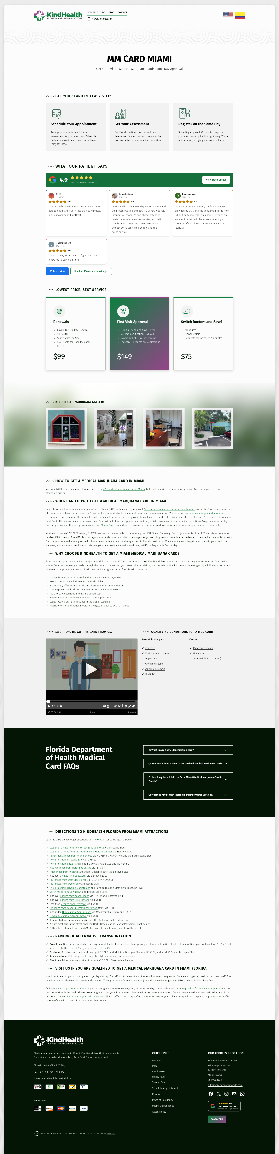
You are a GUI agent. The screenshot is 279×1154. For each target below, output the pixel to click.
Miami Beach (108, 525)
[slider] (48, 701)
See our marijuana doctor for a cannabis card (169, 509)
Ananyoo (110, 1133)
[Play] (91, 669)
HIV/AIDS (150, 674)
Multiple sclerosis (155, 669)
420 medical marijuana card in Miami (124, 489)
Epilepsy (150, 648)
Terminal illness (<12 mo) (207, 658)
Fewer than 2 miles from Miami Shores (71, 855)
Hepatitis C (151, 658)
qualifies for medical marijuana (202, 988)
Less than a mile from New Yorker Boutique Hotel (77, 847)
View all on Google (216, 179)
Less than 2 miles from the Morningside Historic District (81, 851)
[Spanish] (240, 15)
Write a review (57, 271)
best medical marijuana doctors (202, 513)
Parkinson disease (203, 648)
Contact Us (217, 1119)
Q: (185, 763)
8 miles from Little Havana (74, 899)
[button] (49, 706)
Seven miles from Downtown (65, 891)
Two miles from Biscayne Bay (66, 859)
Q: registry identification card (171, 750)
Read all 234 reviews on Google (91, 271)
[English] (228, 15)
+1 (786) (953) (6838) (101, 19)
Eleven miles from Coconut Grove (68, 916)
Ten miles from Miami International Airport (74, 907)
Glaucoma (198, 653)
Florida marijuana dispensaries (86, 996)
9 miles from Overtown (73, 904)
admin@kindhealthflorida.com (225, 1085)
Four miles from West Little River (68, 879)
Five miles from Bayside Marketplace (70, 887)
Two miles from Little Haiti (64, 863)
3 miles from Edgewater (73, 875)
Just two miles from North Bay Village (70, 867)
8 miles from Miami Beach (74, 895)
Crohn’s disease (154, 663)
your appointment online (72, 988)
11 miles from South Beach (76, 912)
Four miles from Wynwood (64, 883)
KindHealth (98, 839)
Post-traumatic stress (157, 653)
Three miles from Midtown (64, 871)
